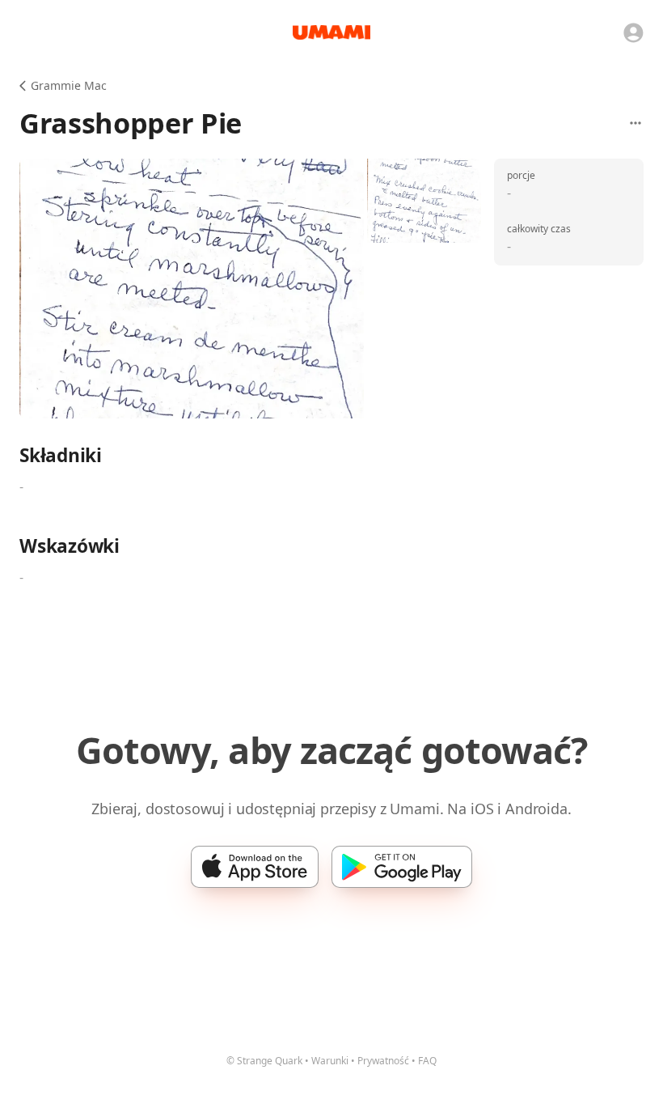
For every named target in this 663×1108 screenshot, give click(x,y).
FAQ (427, 1061)
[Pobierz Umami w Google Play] (402, 867)
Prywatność (383, 1061)
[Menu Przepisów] (635, 123)
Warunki (329, 1061)
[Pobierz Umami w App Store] (255, 867)
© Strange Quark (264, 1061)
